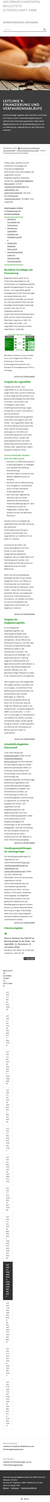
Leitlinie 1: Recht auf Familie (8, 1001)
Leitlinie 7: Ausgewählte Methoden (8, 1199)
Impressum (15, 1488)
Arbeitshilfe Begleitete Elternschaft (12, 246)
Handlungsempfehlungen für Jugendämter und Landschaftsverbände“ (16, 190)
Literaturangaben (14, 261)
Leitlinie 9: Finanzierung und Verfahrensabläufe (8, 1280)
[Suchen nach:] (25, 30)
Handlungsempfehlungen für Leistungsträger (15, 255)
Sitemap (6, 1488)
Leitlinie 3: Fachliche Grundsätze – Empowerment (8, 1068)
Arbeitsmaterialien (11, 756)
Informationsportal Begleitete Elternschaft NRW (22, 6)
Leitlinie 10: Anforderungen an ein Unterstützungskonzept (8, 1323)
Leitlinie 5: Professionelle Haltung (8, 1139)
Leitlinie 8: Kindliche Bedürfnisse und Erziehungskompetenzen (8, 1237)
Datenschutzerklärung (29, 1488)
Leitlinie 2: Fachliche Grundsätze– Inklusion (8, 1031)
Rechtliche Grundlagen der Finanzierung (13, 222)
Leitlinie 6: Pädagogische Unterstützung (8, 1169)
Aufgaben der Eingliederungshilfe (14, 237)
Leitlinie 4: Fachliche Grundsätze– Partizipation (8, 1106)
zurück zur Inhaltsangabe (24, 376)
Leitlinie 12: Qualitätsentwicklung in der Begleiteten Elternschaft (8, 1404)
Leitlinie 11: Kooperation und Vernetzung (8, 1362)
